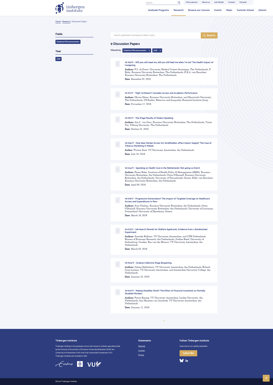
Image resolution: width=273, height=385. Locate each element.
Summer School (245, 10)
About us (206, 2)
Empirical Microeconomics (68, 41)
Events (218, 10)
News (229, 10)
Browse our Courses (199, 10)
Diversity (141, 346)
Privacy (141, 355)
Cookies (141, 350)
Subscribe (188, 353)
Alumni (262, 10)
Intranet (243, 2)
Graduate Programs (158, 10)
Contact (231, 2)
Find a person (191, 2)
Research (179, 10)
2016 (58, 59)
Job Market (219, 2)
